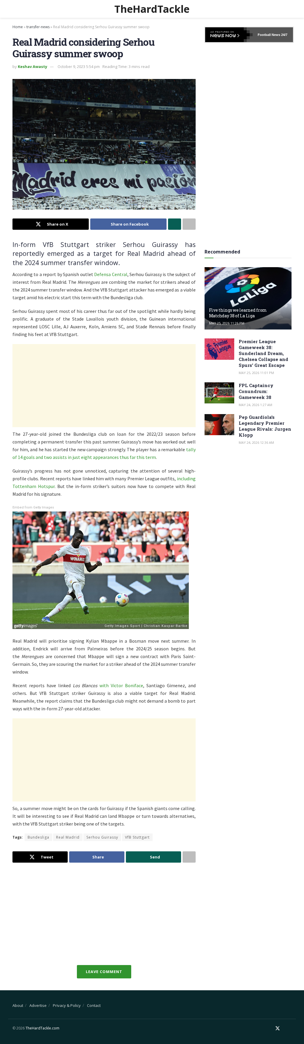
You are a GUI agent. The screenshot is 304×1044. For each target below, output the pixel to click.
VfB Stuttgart (137, 837)
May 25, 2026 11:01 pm (256, 372)
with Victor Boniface (121, 685)
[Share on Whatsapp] (174, 224)
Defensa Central (110, 274)
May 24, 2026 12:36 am (256, 442)
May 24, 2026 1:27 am (255, 405)
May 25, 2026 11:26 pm (226, 323)
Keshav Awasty (32, 66)
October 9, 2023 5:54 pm (79, 66)
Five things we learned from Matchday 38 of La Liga (238, 312)
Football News (269, 35)
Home (17, 26)
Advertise (38, 1005)
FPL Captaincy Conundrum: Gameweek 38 (256, 391)
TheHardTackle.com (42, 1028)
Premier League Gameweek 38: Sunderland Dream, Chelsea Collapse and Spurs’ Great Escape (263, 353)
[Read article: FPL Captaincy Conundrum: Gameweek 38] (219, 393)
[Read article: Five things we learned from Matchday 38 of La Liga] (248, 298)
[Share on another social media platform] (189, 224)
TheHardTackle (151, 9)
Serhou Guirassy (102, 837)
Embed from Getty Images (33, 507)
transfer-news (38, 26)
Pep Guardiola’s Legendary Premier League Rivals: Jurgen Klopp (265, 426)
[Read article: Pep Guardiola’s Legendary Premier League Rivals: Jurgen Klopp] (219, 424)
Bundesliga (38, 837)
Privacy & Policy (67, 1005)
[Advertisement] (104, 385)
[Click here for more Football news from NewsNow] (229, 34)
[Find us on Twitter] (277, 1028)
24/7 (283, 35)
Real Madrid (68, 837)
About (17, 1005)
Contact (94, 1005)
